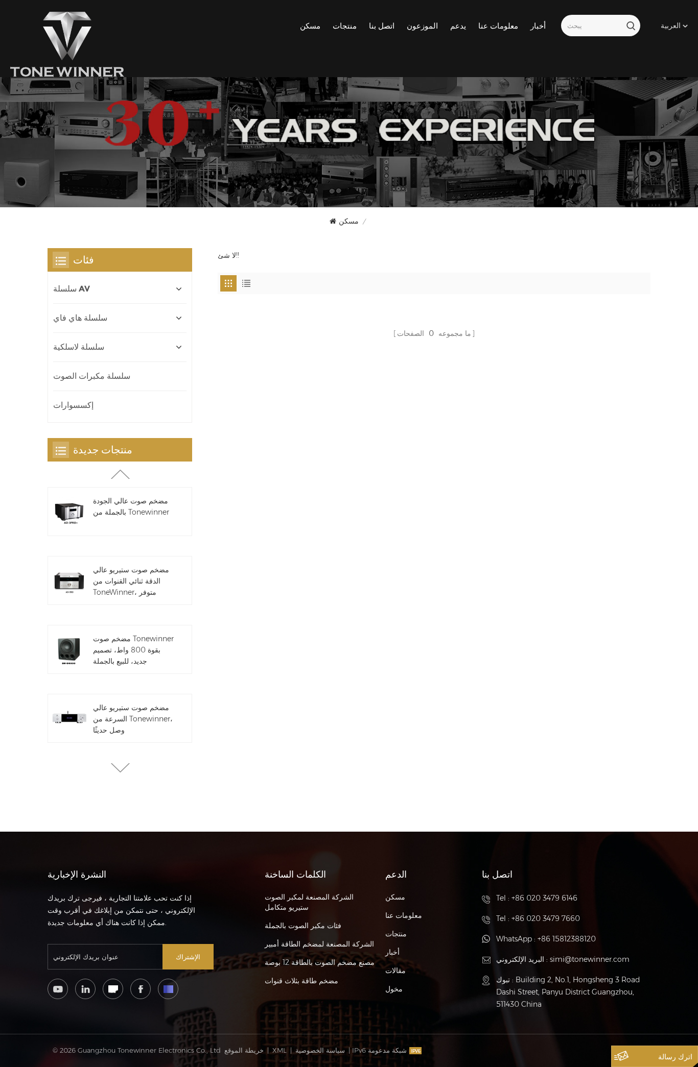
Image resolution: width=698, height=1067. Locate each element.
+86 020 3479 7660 (545, 918)
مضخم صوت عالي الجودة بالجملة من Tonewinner (131, 506)
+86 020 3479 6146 (544, 898)
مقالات (395, 970)
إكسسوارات (73, 405)
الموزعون (422, 26)
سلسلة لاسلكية (78, 347)
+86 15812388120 (567, 938)
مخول (394, 988)
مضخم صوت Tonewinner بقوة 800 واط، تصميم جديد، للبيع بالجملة (133, 650)
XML (279, 1050)
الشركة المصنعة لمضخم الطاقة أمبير (319, 944)
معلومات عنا (498, 26)
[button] (120, 768)
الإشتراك (188, 957)
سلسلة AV (71, 289)
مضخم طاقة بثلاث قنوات (301, 980)
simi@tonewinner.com (590, 959)
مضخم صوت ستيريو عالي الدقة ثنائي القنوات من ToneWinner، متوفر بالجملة (131, 581)
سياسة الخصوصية (320, 1050)
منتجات (345, 26)
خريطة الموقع (244, 1050)
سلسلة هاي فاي (80, 318)
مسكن (310, 26)
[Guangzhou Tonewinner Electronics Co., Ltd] (67, 44)
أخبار (538, 26)
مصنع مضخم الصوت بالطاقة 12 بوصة (320, 962)
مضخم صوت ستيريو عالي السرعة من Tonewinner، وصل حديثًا (133, 719)
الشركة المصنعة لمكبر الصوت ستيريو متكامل (309, 902)
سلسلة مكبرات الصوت (91, 376)
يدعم (458, 26)
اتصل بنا (381, 26)
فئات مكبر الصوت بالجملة (303, 925)
